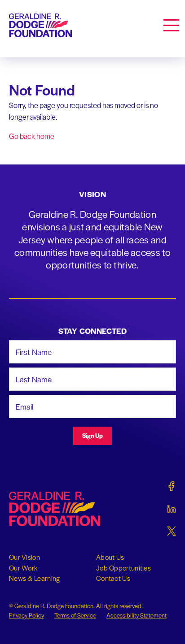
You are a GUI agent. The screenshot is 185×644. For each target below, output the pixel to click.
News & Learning (34, 578)
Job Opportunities (123, 568)
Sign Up (92, 435)
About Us (110, 557)
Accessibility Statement (136, 615)
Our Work (23, 568)
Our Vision (24, 557)
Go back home (31, 136)
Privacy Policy (26, 615)
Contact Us (113, 578)
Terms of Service (75, 615)
